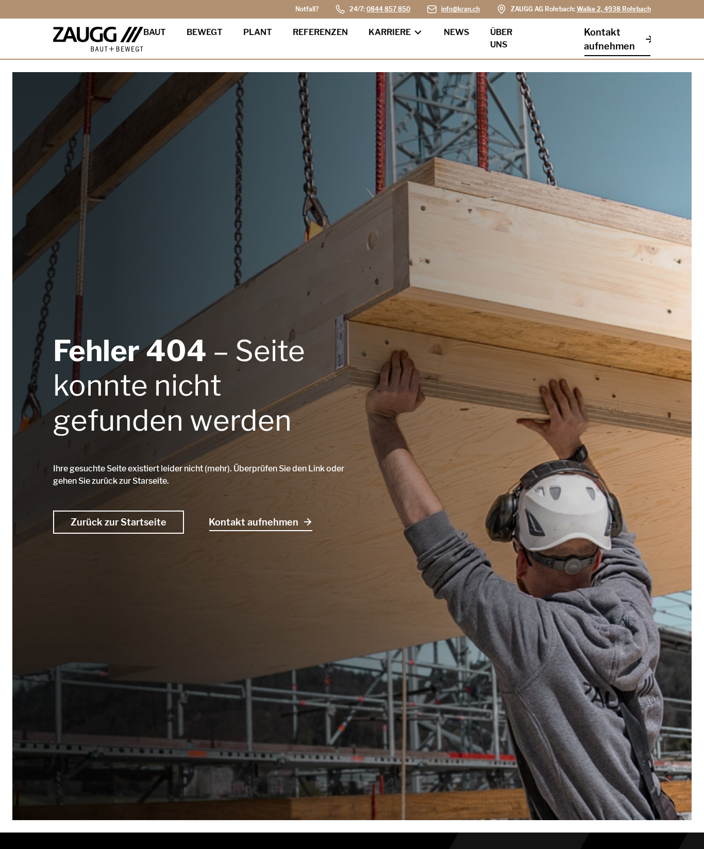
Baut (154, 32)
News (457, 32)
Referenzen (320, 32)
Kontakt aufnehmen (609, 39)
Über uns (501, 38)
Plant (257, 32)
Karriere (389, 32)
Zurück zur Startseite (118, 522)
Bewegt (205, 32)
